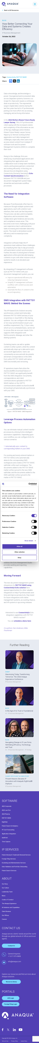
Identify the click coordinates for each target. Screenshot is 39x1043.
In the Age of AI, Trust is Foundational (19, 711)
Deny (19, 557)
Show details (29, 540)
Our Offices (5, 915)
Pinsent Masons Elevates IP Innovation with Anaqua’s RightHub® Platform (18, 781)
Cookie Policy (24, 1041)
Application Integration (9, 834)
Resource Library (11, 982)
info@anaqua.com (14, 961)
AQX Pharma (6, 814)
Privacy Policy (14, 1041)
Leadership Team (7, 892)
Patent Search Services (9, 870)
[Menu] (35, 4)
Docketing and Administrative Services (14, 863)
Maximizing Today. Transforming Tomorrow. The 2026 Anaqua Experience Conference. (17, 676)
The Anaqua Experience (9, 903)
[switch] (34, 521)
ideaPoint (5, 838)
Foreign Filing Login (10, 1004)
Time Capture (6, 841)
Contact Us (11, 945)
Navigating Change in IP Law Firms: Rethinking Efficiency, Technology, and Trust (18, 744)
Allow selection (19, 552)
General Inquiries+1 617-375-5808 (14, 955)
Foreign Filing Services (9, 859)
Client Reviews (6, 911)
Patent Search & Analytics (10, 826)
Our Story (5, 884)
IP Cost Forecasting (8, 830)
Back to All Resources (11, 10)
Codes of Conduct (7, 900)
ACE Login (10, 998)
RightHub (4, 822)
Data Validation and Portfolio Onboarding (14, 866)
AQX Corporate (6, 806)
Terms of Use (5, 1041)
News (3, 896)
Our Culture (5, 888)
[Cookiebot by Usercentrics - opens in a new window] (28, 484)
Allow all (19, 546)
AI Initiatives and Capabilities (11, 907)
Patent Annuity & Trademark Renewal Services (16, 855)
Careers (4, 919)
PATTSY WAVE (6, 818)
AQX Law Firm (6, 810)
